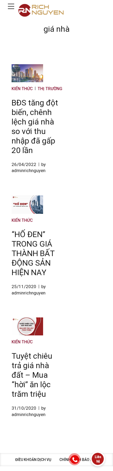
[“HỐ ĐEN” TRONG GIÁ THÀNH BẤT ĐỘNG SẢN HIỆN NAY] (27, 204)
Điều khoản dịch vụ (33, 460)
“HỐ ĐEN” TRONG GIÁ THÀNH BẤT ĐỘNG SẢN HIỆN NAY (33, 253)
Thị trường (50, 88)
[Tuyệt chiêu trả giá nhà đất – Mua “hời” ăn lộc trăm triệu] (27, 326)
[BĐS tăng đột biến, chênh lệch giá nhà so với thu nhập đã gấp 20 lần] (27, 73)
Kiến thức (22, 88)
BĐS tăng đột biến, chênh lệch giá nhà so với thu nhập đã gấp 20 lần (35, 126)
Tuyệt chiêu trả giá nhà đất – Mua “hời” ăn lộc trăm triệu (32, 375)
